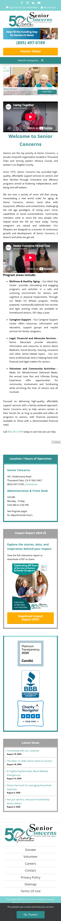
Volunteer (30, 856)
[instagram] (27, 3)
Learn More (47, 91)
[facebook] (22, 3)
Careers (30, 863)
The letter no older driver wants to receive (29, 760)
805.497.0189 (15, 431)
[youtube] (39, 3)
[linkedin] (33, 3)
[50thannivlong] (30, 13)
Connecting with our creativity (23, 750)
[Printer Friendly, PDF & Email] (56, 441)
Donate (30, 850)
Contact (30, 870)
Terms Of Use (30, 891)
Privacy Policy (30, 877)
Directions (31, 484)
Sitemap (30, 884)
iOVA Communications (39, 902)
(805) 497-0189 (30, 42)
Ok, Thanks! (31, 914)
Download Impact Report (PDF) (30, 617)
